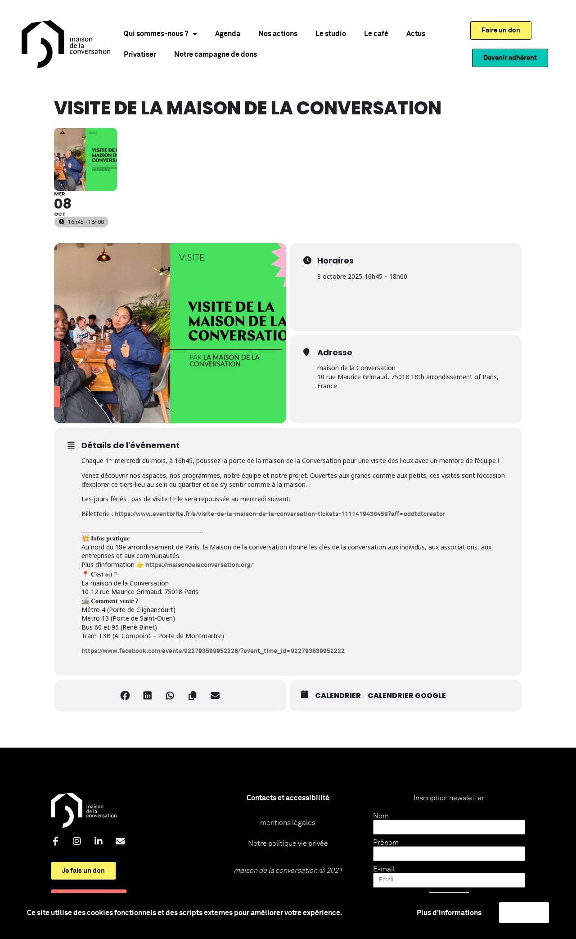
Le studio (330, 33)
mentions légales (287, 822)
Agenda (227, 33)
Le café (376, 33)
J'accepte (524, 912)
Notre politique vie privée (288, 843)
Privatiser (140, 54)
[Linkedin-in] (98, 841)
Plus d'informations (449, 912)
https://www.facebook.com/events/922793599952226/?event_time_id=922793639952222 (213, 651)
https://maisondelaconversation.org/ (199, 565)
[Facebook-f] (55, 841)
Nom (381, 816)
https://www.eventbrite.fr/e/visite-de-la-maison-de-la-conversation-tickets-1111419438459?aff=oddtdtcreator (280, 514)
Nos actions (277, 33)
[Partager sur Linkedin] (147, 696)
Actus (415, 33)
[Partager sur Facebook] (125, 696)
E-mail (384, 869)
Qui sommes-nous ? (156, 33)
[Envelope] (120, 841)
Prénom (386, 842)
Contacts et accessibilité (288, 798)
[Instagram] (76, 841)
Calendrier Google (407, 695)
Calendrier (338, 695)
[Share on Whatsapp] (170, 696)
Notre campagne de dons (215, 54)
